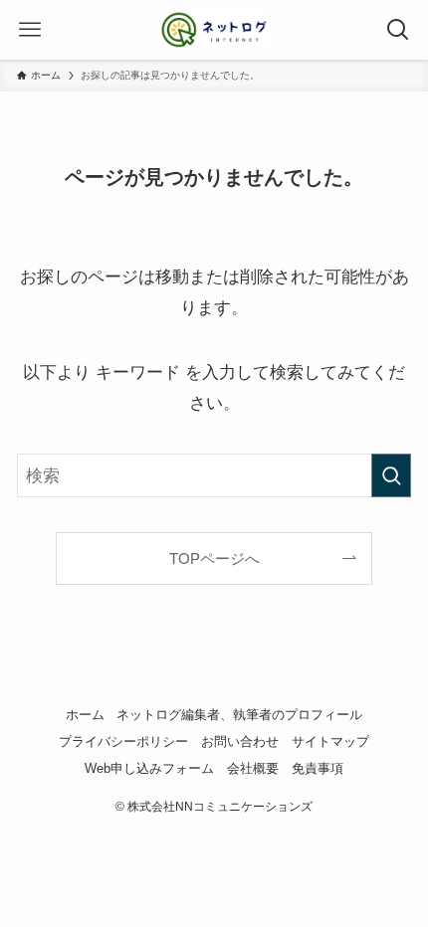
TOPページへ (214, 558)
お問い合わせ (240, 741)
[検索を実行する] (391, 475)
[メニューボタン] (30, 30)
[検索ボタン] (398, 30)
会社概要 (253, 768)
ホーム (85, 714)
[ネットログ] (214, 30)
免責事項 (317, 768)
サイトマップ (330, 741)
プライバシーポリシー (123, 741)
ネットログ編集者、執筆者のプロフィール (239, 714)
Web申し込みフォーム (149, 768)
